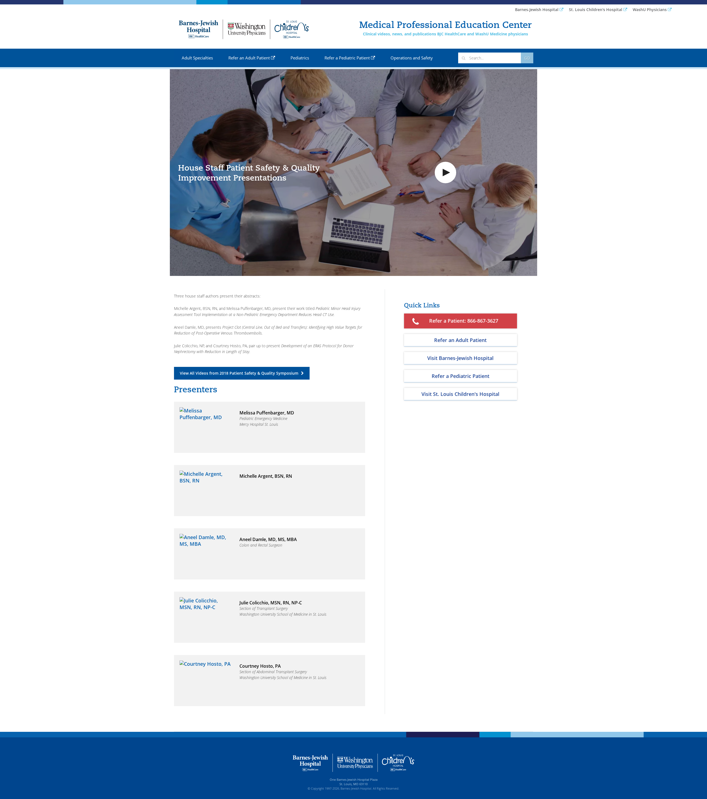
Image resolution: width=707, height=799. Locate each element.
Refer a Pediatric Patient (348, 58)
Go (527, 58)
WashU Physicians (650, 9)
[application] (353, 172)
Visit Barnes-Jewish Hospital (460, 358)
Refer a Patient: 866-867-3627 (463, 320)
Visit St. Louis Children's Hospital (460, 394)
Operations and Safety (412, 58)
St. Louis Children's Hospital (596, 9)
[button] (445, 172)
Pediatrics (300, 58)
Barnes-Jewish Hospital (537, 9)
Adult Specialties (197, 58)
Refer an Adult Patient (249, 58)
